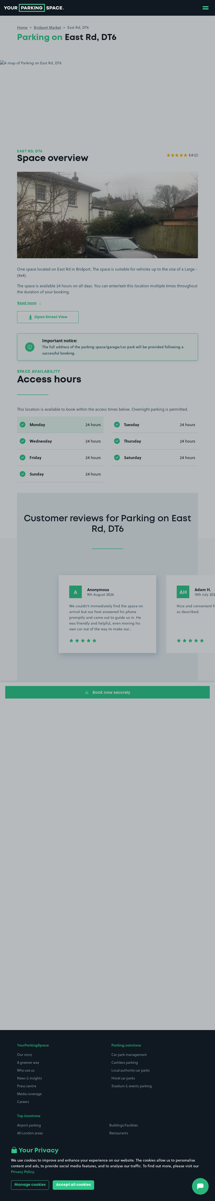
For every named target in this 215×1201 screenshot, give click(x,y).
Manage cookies (30, 1184)
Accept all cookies (73, 1184)
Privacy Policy (22, 1171)
